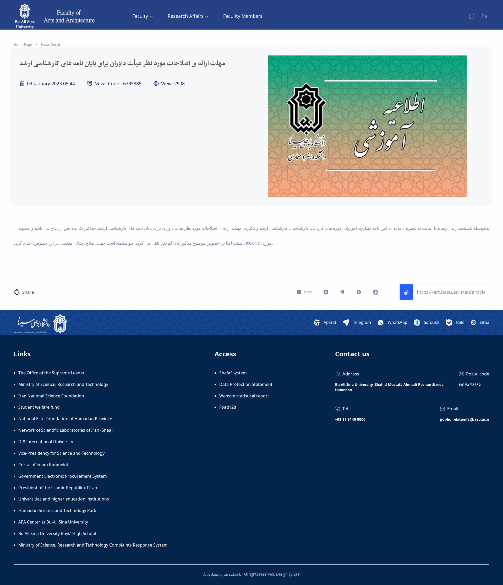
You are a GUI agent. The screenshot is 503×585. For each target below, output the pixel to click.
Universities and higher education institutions (63, 499)
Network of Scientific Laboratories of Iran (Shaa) (65, 430)
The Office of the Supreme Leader (51, 373)
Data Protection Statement (245, 384)
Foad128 (227, 407)
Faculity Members (243, 16)
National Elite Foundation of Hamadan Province (65, 418)
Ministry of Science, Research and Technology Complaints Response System (93, 545)
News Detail (50, 44)
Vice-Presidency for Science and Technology (61, 453)
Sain (296, 574)
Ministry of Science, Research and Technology (63, 384)
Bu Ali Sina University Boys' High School (57, 533)
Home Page (23, 44)
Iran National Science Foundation (51, 396)
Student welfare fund (39, 407)
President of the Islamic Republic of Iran (57, 488)
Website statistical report (244, 396)
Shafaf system (233, 373)
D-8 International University (45, 442)
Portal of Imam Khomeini (43, 465)
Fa (484, 16)
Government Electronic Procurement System (62, 476)
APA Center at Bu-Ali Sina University (53, 522)
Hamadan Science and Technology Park (57, 510)
